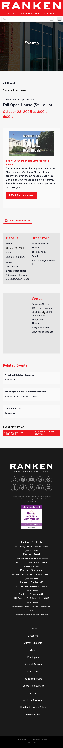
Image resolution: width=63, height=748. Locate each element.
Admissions (12, 275)
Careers (33, 693)
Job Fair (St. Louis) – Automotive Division (25, 391)
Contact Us (33, 671)
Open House (12, 266)
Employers (33, 657)
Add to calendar (18, 220)
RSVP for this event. (22, 195)
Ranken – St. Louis (41, 304)
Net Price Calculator (33, 700)
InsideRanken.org (33, 678)
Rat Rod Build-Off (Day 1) (45, 433)
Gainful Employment (33, 686)
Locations (33, 635)
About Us (33, 628)
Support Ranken (33, 664)
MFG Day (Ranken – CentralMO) (14, 433)
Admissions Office (41, 243)
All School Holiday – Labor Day (20, 374)
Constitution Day (13, 408)
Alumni (33, 650)
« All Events (9, 83)
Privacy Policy (33, 714)
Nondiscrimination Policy (33, 707)
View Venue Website (42, 331)
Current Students (33, 643)
